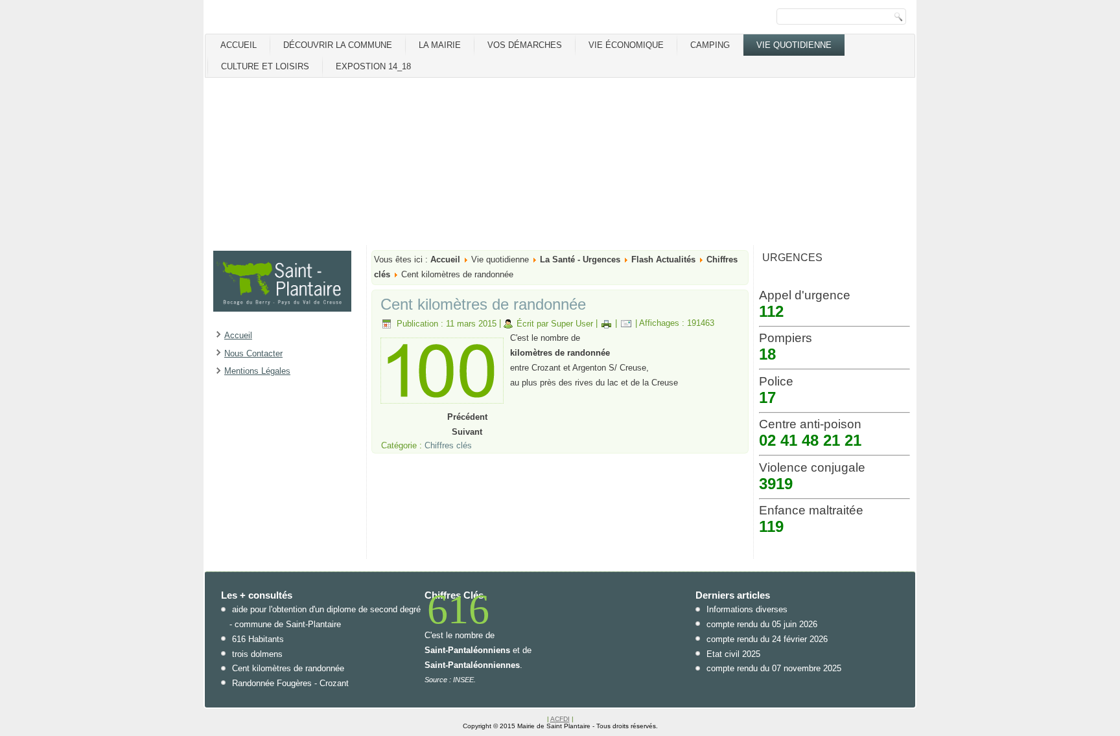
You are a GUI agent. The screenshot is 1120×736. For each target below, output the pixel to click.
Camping (710, 45)
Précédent (467, 417)
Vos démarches (524, 45)
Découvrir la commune (337, 45)
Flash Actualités (663, 259)
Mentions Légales (257, 371)
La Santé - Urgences (580, 259)
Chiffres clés (448, 445)
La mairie (440, 45)
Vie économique (626, 45)
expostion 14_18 (373, 66)
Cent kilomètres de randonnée (483, 304)
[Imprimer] (606, 323)
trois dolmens (257, 654)
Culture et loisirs (265, 66)
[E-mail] (626, 323)
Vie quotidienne (794, 45)
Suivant (467, 432)
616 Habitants (258, 639)
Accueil (238, 45)
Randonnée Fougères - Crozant (290, 683)
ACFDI (560, 718)
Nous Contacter (253, 353)
